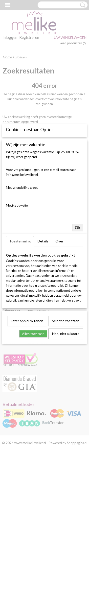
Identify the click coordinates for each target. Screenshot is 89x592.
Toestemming (20, 241)
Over (59, 241)
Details (43, 241)
